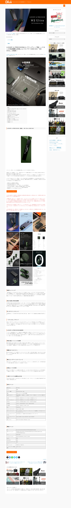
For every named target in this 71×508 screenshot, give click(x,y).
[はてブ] (17, 457)
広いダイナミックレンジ (12, 112)
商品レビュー (52, 147)
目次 (8, 107)
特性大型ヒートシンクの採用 (12, 115)
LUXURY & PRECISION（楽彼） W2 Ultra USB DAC (17, 108)
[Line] (12, 457)
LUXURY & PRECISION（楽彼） (12, 54)
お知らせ (59, 140)
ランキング (51, 145)
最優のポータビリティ (11, 116)
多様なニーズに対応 (11, 118)
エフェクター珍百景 (53, 143)
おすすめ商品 (53, 140)
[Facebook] (10, 457)
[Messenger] (14, 457)
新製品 (9, 43)
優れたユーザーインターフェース (13, 117)
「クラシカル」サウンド (12, 113)
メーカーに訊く (60, 143)
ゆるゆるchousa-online (54, 142)
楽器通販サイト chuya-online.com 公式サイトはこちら (57, 26)
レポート (55, 145)
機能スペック (10, 122)
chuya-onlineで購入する (11, 191)
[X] (7, 457)
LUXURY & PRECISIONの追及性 (13, 114)
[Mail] (19, 457)
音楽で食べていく (56, 149)
